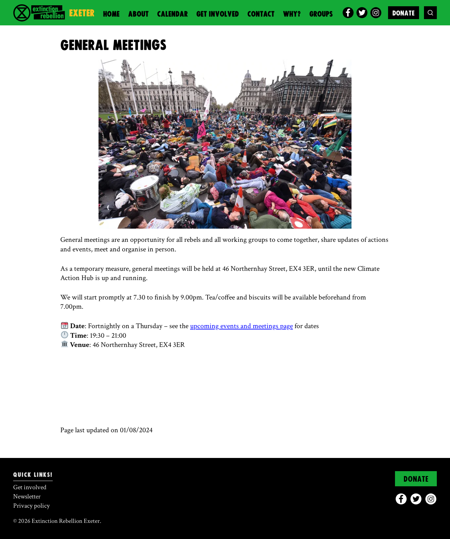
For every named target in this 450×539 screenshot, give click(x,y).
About (138, 14)
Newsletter (27, 496)
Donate (403, 13)
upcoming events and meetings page (241, 326)
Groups (321, 14)
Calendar (172, 14)
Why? (292, 14)
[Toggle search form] (430, 12)
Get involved (217, 14)
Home (111, 14)
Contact (260, 14)
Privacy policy (31, 505)
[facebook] (348, 13)
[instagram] (376, 13)
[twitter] (362, 13)
